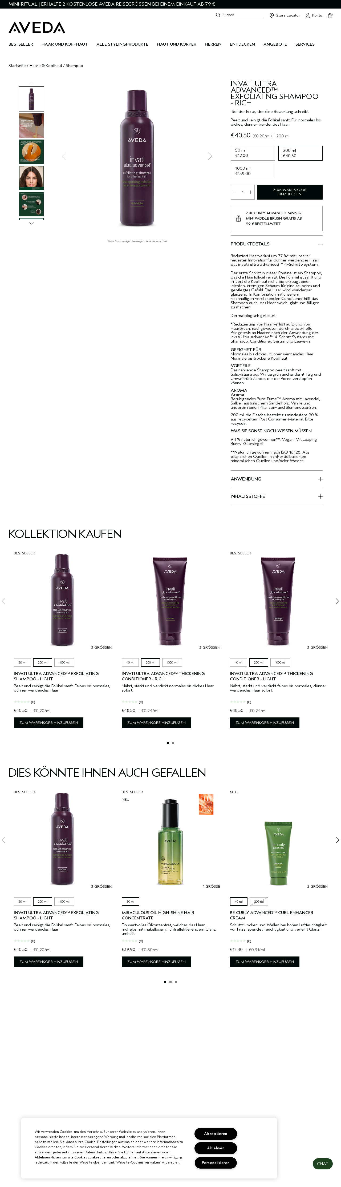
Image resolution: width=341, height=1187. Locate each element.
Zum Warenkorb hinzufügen (289, 192)
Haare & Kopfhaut (46, 65)
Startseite (17, 65)
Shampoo (74, 65)
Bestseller (21, 44)
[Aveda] (37, 27)
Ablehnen (216, 1148)
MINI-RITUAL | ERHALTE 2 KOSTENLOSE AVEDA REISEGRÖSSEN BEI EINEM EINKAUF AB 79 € (112, 4)
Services (305, 44)
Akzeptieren (215, 1134)
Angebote (275, 44)
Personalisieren (216, 1163)
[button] (322, 1164)
